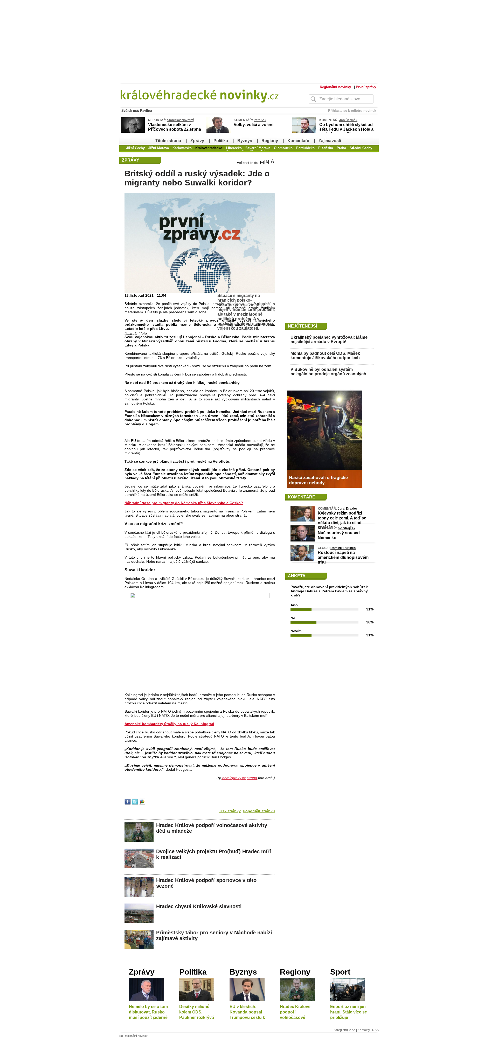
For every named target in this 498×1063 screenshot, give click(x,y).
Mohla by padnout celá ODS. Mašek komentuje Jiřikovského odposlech (325, 355)
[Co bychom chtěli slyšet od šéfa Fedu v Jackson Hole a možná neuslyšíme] (304, 132)
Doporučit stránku (259, 811)
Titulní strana (168, 140)
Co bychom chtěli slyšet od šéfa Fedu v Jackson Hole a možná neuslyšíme (346, 129)
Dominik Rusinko (343, 548)
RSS (375, 1030)
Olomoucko (283, 148)
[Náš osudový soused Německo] (302, 540)
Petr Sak (260, 120)
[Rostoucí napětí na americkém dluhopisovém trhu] (302, 560)
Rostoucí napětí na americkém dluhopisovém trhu (343, 557)
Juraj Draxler (347, 508)
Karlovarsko (182, 148)
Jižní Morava (158, 148)
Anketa (297, 576)
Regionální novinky (335, 87)
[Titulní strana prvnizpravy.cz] (203, 106)
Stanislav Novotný (180, 120)
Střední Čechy (361, 148)
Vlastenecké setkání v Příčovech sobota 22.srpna (174, 126)
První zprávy (366, 87)
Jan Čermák (348, 120)
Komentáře (298, 140)
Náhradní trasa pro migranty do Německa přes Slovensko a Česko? (184, 503)
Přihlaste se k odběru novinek (352, 111)
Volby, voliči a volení (253, 124)
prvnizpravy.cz (234, 778)
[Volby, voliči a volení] (218, 132)
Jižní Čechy (135, 148)
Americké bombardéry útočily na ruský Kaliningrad (169, 724)
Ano (294, 605)
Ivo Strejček (346, 528)
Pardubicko (305, 148)
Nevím (295, 631)
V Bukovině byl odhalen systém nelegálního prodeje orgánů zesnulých (328, 371)
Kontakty (364, 1030)
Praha (341, 148)
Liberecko (234, 148)
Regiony (269, 140)
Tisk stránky (230, 811)
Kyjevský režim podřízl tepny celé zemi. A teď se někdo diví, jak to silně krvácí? (342, 520)
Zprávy (197, 140)
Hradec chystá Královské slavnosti (199, 906)
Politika (220, 140)
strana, (252, 778)
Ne (292, 618)
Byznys (244, 140)
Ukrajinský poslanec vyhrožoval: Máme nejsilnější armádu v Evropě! (329, 339)
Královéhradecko (208, 148)
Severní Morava (257, 148)
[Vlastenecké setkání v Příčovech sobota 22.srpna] (133, 132)
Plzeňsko (325, 148)
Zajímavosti (330, 140)
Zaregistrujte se (344, 1030)
